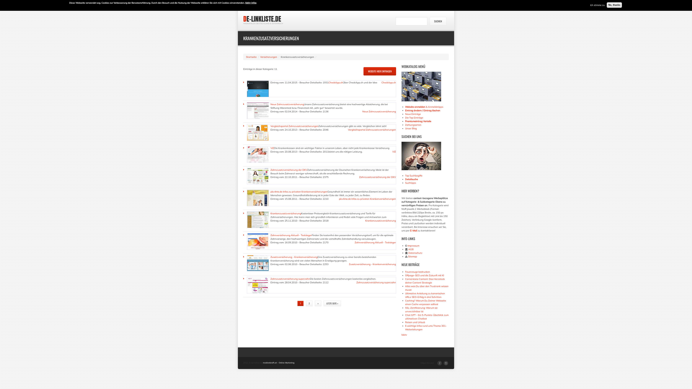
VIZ (272, 148)
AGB (411, 249)
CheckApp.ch (336, 82)
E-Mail (413, 230)
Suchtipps (410, 182)
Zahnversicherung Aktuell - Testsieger (291, 235)
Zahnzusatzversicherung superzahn (290, 278)
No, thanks (614, 5)
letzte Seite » (332, 303)
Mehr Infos (250, 2)
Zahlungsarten (413, 124)
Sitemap (412, 256)
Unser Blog (411, 128)
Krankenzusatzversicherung (285, 213)
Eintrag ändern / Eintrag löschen (422, 110)
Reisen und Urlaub (415, 322)
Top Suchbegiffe (413, 175)
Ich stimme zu (597, 5)
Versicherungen (268, 56)
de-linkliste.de (262, 19)
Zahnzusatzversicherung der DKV (288, 169)
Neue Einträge (413, 114)
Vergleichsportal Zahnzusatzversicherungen (294, 126)
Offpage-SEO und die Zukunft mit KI (424, 275)
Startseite (251, 56)
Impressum (413, 245)
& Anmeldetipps (424, 106)
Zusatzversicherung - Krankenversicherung (294, 257)
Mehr (404, 334)
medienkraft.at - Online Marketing (278, 362)
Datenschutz (415, 252)
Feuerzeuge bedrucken (417, 271)
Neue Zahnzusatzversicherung (287, 104)
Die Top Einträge (414, 117)
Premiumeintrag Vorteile (418, 121)
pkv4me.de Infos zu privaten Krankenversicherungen (298, 191)
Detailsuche (411, 179)
